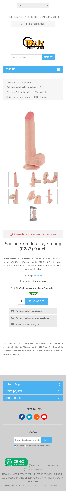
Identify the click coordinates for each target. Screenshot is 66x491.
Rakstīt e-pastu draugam (27, 324)
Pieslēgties (31, 17)
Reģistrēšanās (14, 17)
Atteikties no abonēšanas (39, 446)
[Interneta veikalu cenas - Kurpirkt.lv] (44, 465)
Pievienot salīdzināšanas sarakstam (32, 318)
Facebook (22, 417)
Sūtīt (47, 440)
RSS (37, 417)
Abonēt (20, 446)
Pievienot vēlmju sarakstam (28, 311)
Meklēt (48, 57)
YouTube (44, 417)
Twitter (29, 417)
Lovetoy (38, 275)
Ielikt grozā (36, 301)
